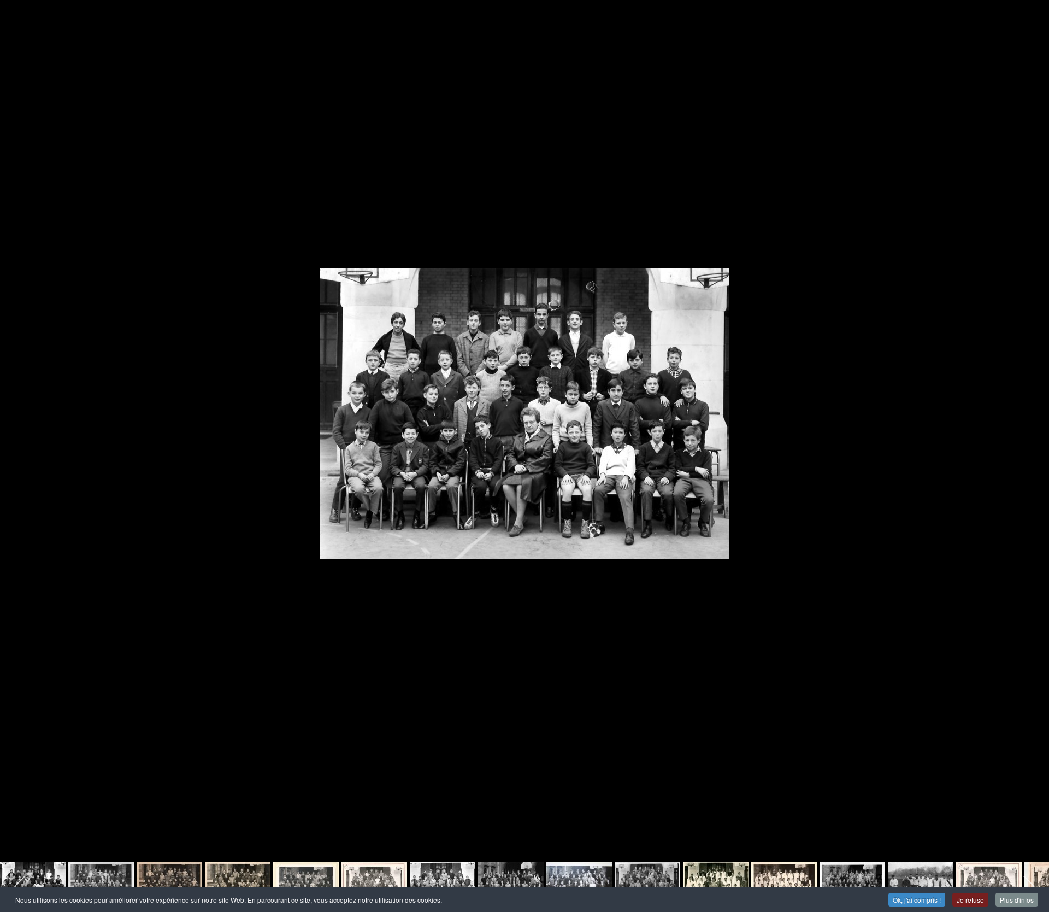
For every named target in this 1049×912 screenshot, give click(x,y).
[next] (1030, 440)
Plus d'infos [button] (1017, 899)
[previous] (19, 440)
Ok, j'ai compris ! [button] (917, 899)
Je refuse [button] (970, 899)
